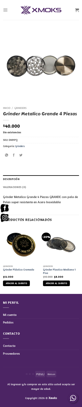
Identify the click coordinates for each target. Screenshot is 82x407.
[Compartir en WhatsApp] (6, 155)
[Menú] (5, 10)
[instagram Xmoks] (5, 218)
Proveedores (11, 353)
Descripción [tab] (11, 179)
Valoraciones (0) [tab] (14, 187)
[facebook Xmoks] (5, 208)
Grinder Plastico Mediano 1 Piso (59, 271)
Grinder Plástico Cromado (18, 269)
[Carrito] (77, 10)
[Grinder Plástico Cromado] (21, 245)
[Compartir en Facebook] (14, 155)
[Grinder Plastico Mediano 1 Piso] (61, 245)
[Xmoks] (41, 10)
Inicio (6, 107)
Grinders (20, 107)
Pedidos (8, 322)
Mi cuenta (10, 315)
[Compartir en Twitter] (21, 155)
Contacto (9, 346)
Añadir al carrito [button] (16, 283)
